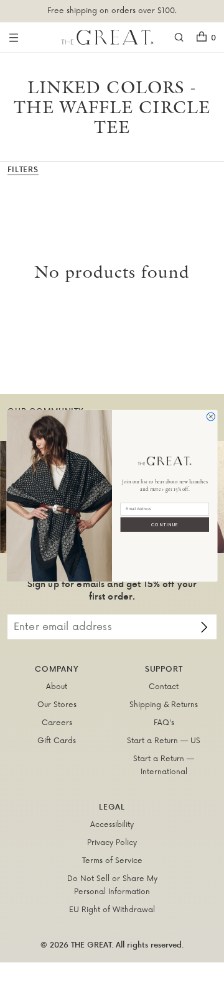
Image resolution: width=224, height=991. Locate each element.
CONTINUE (165, 524)
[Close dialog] (211, 416)
